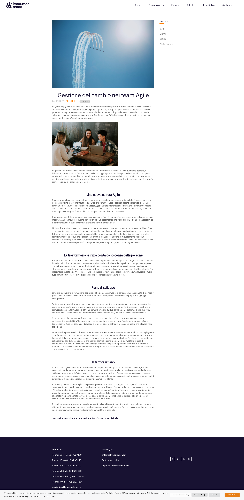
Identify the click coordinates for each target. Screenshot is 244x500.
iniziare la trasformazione (76, 260)
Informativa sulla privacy (114, 455)
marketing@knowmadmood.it (66, 487)
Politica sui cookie (110, 460)
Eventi (162, 33)
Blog (68, 101)
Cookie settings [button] (199, 495)
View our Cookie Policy (180, 495)
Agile (60, 418)
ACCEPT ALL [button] (232, 495)
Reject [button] (214, 495)
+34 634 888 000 (73, 471)
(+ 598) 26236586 (74, 481)
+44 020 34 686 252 (73, 460)
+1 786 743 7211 (72, 465)
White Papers (166, 44)
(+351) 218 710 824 (74, 476)
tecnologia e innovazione (77, 418)
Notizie (74, 101)
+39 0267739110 (73, 455)
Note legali (107, 449)
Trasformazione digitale (105, 418)
